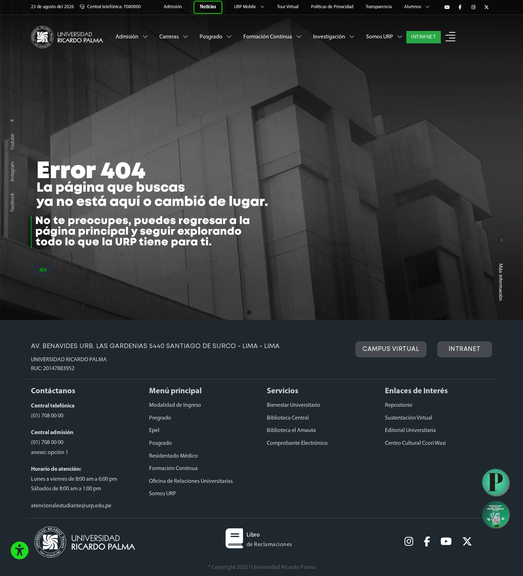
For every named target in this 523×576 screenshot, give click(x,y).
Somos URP (380, 37)
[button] (19, 551)
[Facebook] (460, 7)
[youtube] (446, 541)
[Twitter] (486, 7)
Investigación (329, 37)
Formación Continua (268, 37)
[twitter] (467, 541)
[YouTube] (447, 7)
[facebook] (427, 541)
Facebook (12, 202)
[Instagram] (473, 7)
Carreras (169, 37)
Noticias (208, 7)
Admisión (173, 7)
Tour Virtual (288, 7)
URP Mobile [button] (245, 7)
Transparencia (379, 7)
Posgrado (211, 37)
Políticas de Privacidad (332, 7)
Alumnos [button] (413, 7)
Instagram (12, 171)
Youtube (12, 142)
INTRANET (423, 36)
